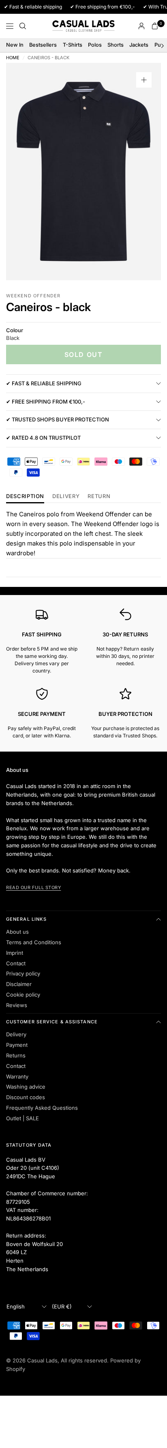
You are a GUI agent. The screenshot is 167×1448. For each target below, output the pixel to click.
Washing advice (25, 1086)
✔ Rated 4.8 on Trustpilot (43, 437)
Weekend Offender (33, 296)
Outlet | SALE (22, 1118)
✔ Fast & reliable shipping (43, 383)
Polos (95, 45)
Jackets (138, 45)
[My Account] (141, 25)
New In (15, 45)
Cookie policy (23, 994)
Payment (17, 1045)
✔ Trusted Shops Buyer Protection (57, 419)
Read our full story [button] (33, 887)
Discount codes (25, 1097)
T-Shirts (72, 45)
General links (26, 919)
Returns (16, 1055)
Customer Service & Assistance (52, 1022)
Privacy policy (23, 973)
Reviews (16, 1005)
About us (17, 931)
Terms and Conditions (33, 942)
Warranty (17, 1076)
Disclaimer (19, 984)
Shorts (115, 45)
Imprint (14, 953)
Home (12, 58)
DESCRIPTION (25, 496)
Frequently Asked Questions (42, 1107)
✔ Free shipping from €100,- (45, 401)
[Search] (22, 25)
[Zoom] (144, 80)
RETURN (99, 496)
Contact (16, 963)
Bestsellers (43, 45)
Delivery (65, 496)
